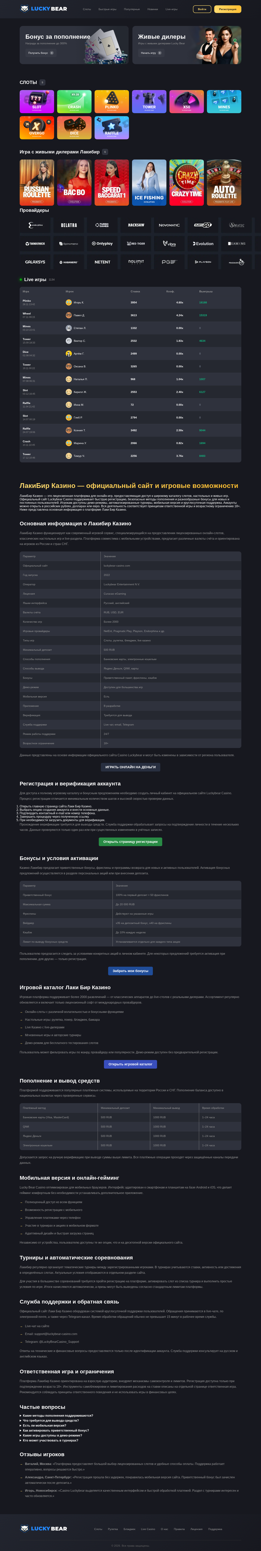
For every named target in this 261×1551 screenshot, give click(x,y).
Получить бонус (38, 52)
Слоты (87, 9)
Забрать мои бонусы (130, 971)
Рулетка (113, 1529)
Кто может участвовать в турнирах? (50, 1440)
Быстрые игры (107, 9)
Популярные (132, 9)
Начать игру (148, 52)
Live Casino (148, 1529)
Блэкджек (129, 1529)
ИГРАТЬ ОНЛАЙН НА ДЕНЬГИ (130, 767)
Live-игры (172, 9)
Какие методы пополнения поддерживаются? (58, 1415)
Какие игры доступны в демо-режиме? (52, 1435)
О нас (164, 1529)
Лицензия (196, 1529)
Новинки (153, 9)
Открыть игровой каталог (130, 1064)
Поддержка (215, 1529)
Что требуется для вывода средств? (51, 1420)
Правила (179, 1529)
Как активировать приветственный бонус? (56, 1430)
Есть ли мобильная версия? (44, 1425)
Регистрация (227, 9)
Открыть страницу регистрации (130, 842)
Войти (202, 9)
